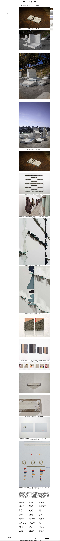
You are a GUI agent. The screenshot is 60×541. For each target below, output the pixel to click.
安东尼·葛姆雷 (41, 503)
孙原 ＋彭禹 (30, 527)
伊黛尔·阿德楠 (21, 530)
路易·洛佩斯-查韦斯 (41, 517)
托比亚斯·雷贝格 (41, 527)
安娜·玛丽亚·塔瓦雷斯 (42, 506)
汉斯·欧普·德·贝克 (41, 511)
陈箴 (19, 510)
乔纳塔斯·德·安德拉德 (32, 522)
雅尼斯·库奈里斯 (31, 531)
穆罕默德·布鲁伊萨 (41, 502)
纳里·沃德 (30, 520)
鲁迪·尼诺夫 (40, 515)
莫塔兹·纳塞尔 (31, 519)
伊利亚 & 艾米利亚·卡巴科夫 (22, 531)
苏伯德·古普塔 (21, 526)
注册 (47, 538)
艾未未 (40, 507)
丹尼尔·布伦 (30, 510)
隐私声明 (8, 538)
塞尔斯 (40, 526)
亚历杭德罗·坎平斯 (31, 530)
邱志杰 (40, 523)
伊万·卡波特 (40, 531)
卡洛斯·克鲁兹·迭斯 (31, 514)
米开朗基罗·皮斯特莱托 (32, 518)
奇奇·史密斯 (40, 522)
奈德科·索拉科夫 (21, 520)
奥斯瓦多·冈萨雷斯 (31, 507)
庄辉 (29, 532)
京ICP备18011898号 (9, 537)
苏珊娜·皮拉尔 (21, 527)
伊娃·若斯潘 (20, 532)
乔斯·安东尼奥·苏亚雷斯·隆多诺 (23, 523)
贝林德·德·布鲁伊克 (31, 509)
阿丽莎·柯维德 (31, 506)
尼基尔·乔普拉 (41, 519)
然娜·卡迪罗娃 (31, 524)
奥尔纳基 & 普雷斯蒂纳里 (42, 505)
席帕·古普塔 (20, 528)
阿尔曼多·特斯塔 (31, 505)
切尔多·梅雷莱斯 (21, 522)
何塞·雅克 (20, 513)
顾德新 (40, 510)
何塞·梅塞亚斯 (31, 511)
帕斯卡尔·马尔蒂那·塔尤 (42, 520)
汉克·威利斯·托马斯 (21, 502)
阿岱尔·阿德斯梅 (21, 503)
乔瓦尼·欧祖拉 (31, 523)
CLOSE (40, 540)
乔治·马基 (20, 524)
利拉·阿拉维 (20, 517)
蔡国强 (40, 509)
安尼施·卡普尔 (21, 507)
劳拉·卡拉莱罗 (31, 502)
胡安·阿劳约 (20, 511)
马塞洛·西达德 (21, 519)
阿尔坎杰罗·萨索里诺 (21, 505)
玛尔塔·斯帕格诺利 (21, 518)
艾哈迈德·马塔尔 (21, 506)
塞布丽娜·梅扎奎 (31, 526)
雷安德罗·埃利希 (31, 515)
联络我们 (7, 13)
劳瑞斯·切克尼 (31, 517)
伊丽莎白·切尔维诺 (41, 530)
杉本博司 (40, 524)
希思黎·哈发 (30, 528)
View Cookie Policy (37, 540)
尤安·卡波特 (40, 528)
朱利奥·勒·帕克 (41, 532)
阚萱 (19, 515)
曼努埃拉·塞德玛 (41, 518)
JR (29, 513)
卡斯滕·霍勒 (40, 514)
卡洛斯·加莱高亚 (21, 514)
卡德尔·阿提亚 (41, 513)
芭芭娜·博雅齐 (21, 509)
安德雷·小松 (30, 503)
